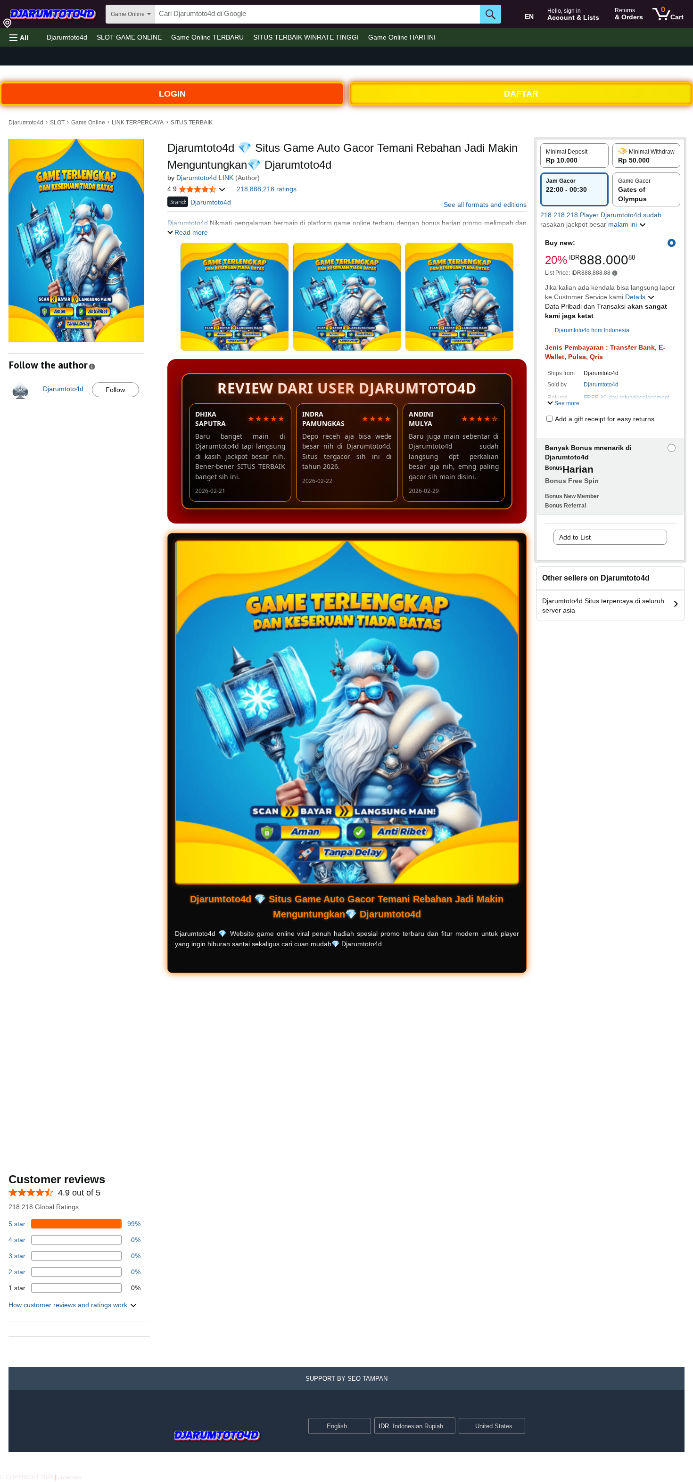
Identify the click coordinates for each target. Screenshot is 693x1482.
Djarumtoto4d (67, 37)
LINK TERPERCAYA (138, 122)
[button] (19, 37)
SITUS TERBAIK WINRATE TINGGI (306, 37)
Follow (115, 389)
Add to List (575, 537)
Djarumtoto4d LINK (204, 177)
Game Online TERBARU (207, 37)
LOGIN (172, 93)
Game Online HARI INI (402, 37)
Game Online (88, 122)
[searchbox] (317, 14)
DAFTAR (521, 93)
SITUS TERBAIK (192, 122)
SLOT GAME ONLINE (129, 37)
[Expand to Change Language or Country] (363, 1426)
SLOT (57, 122)
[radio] (574, 155)
